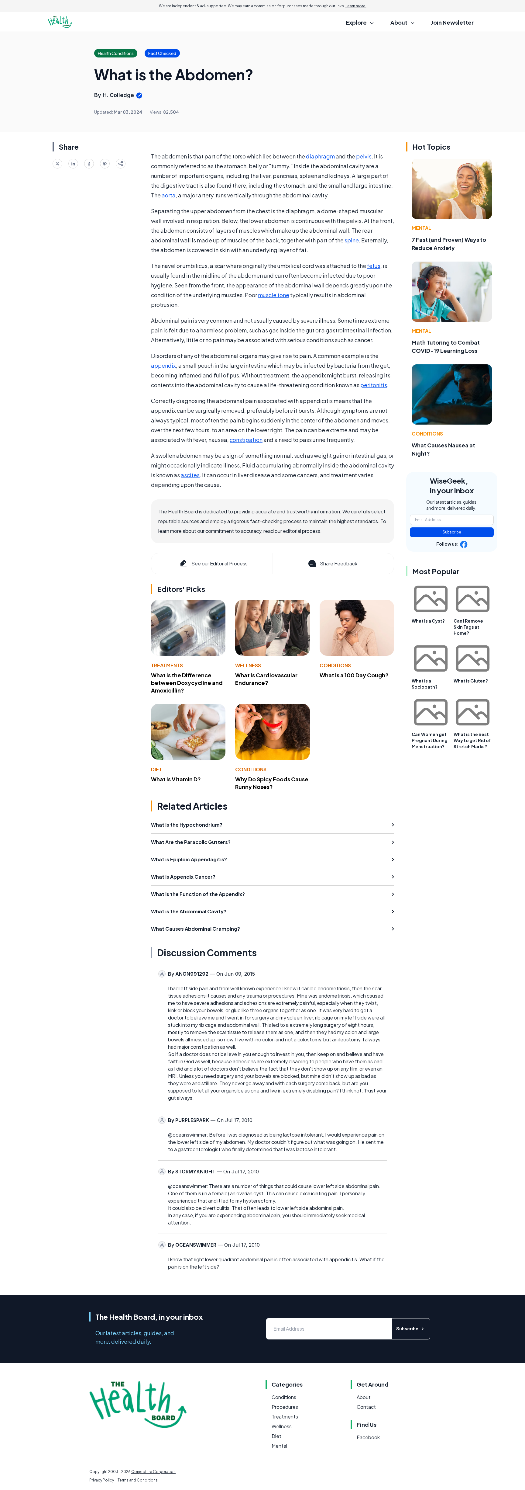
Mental (421, 228)
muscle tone (273, 294)
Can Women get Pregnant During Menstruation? (430, 740)
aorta (169, 195)
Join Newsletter (452, 22)
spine (352, 240)
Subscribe (452, 532)
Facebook (368, 1437)
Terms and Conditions (138, 1480)
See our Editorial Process (219, 563)
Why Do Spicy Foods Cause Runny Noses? (271, 783)
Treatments (167, 665)
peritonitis (373, 384)
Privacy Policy (101, 1480)
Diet (156, 769)
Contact (366, 1407)
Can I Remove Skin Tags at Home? (468, 627)
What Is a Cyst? (428, 620)
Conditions (335, 665)
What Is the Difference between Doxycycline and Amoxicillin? (187, 683)
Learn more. (355, 6)
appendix (163, 365)
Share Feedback (338, 563)
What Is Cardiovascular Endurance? (266, 679)
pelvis (364, 156)
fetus (373, 265)
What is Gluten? (471, 680)
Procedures (285, 1407)
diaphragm (320, 156)
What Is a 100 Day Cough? (354, 675)
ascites (190, 474)
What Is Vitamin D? (176, 779)
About (364, 1397)
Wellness (248, 665)
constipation (246, 439)
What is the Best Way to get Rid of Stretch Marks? (472, 740)
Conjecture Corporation (153, 1471)
